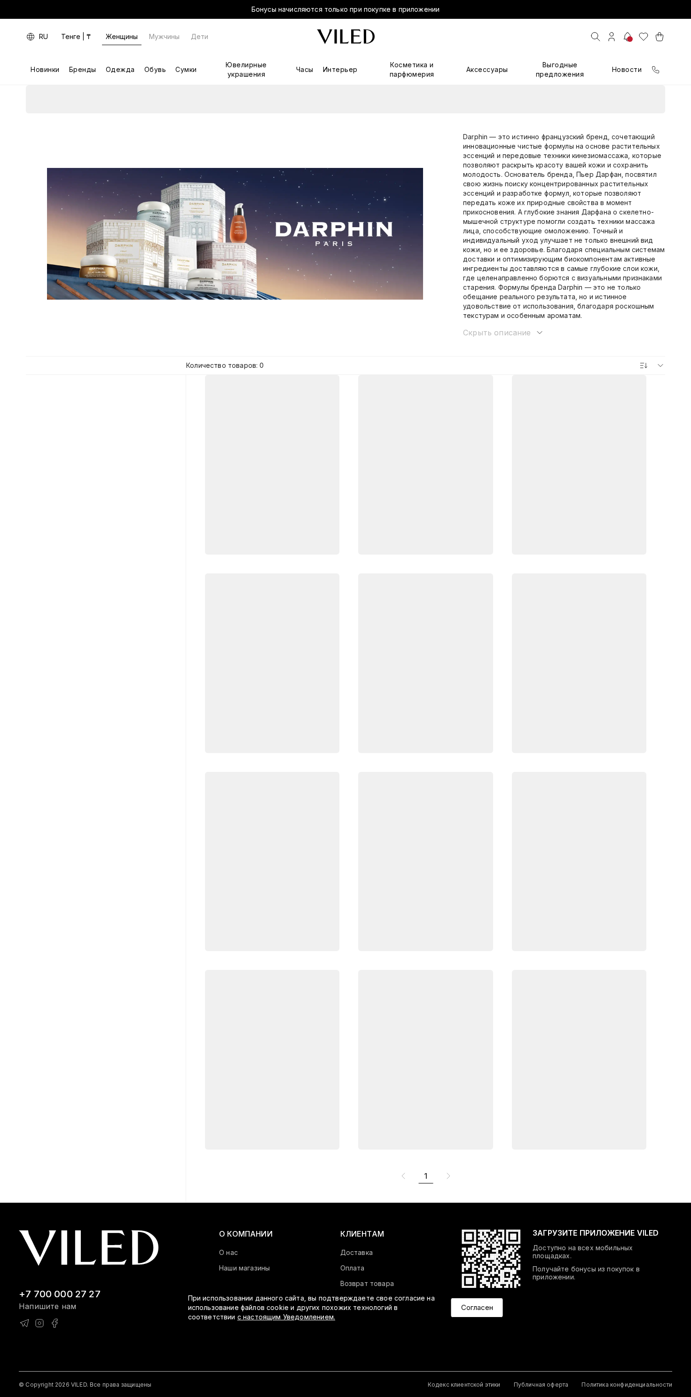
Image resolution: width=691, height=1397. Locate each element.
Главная (304, 99)
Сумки (186, 69)
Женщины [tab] (122, 36)
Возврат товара (367, 1283)
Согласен (477, 1306)
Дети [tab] (199, 36)
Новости (627, 69)
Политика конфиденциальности (626, 1384)
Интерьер (340, 69)
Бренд (389, 99)
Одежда (120, 69)
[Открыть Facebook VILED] (54, 1323)
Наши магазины (244, 1268)
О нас (228, 1252)
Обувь (155, 69)
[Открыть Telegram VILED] (24, 1323)
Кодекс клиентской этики (464, 1384)
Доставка (356, 1252)
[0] (643, 36)
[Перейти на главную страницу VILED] (88, 1248)
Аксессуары (487, 69)
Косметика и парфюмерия (412, 69)
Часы (305, 69)
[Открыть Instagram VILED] (39, 1323)
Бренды (82, 69)
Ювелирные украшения (246, 69)
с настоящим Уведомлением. (286, 1317)
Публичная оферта (541, 1384)
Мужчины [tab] (164, 36)
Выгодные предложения (560, 69)
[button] (503, 332)
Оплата (352, 1268)
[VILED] (346, 36)
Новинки (45, 69)
